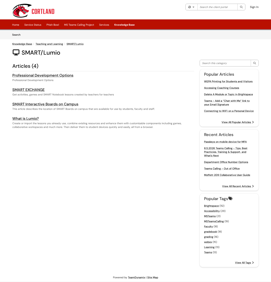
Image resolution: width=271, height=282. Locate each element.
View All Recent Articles (237, 186)
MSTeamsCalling (214, 221)
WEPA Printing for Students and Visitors (228, 81)
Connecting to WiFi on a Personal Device (229, 111)
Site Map (152, 277)
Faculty (208, 226)
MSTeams (210, 216)
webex (208, 242)
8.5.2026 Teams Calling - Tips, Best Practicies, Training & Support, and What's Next (225, 152)
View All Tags (243, 262)
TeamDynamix (136, 277)
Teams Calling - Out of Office (222, 168)
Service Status (32, 24)
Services (104, 24)
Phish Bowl (52, 24)
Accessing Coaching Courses (221, 88)
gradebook (210, 231)
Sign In (254, 7)
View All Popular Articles (237, 122)
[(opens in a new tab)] (33, 11)
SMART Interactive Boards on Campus (45, 104)
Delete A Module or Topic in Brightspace (228, 94)
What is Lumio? (25, 118)
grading (208, 236)
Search (17, 34)
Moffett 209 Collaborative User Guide (227, 175)
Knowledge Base (124, 24)
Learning (209, 247)
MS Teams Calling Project (79, 24)
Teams (208, 252)
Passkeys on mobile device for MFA (225, 141)
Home (15, 24)
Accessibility (212, 211)
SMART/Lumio (75, 44)
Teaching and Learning (49, 44)
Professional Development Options (42, 75)
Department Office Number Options (226, 162)
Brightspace (211, 205)
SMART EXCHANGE (28, 89)
